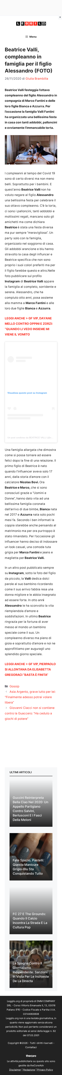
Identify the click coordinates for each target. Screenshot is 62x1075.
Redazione (29, 1069)
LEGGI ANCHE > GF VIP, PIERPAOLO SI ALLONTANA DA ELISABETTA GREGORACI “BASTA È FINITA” (30, 669)
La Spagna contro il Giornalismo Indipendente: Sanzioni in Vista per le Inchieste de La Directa (31, 972)
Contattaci (31, 1047)
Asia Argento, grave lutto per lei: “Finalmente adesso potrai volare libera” (30, 697)
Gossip (14, 686)
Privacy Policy (45, 1069)
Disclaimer (15, 1069)
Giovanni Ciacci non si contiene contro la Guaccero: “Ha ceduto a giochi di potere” (30, 713)
